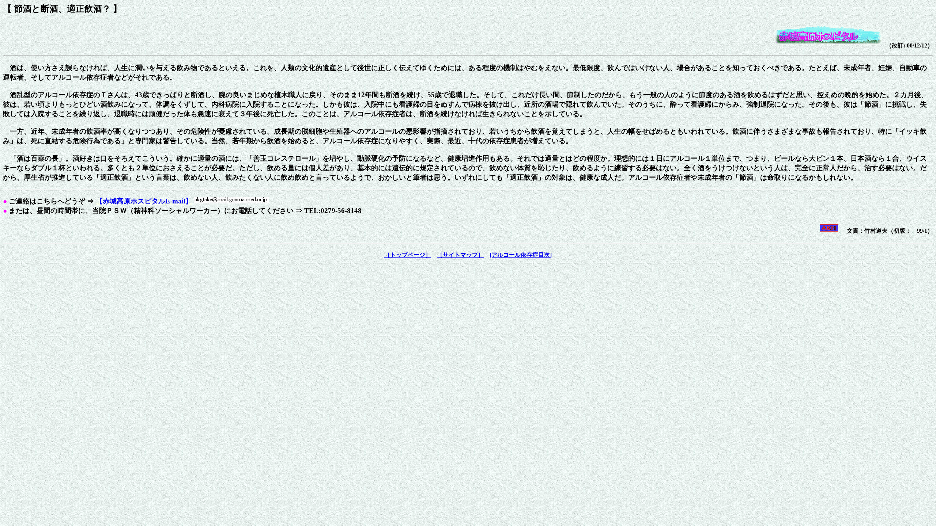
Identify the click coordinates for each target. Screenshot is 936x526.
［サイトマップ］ (460, 255)
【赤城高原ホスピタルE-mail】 (144, 201)
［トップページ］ (407, 255)
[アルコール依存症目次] (521, 255)
